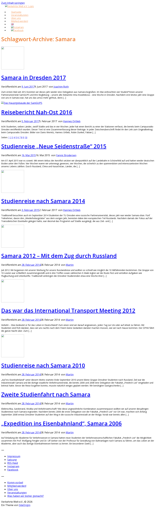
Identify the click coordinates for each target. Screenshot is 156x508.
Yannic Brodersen (66, 155)
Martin (70, 265)
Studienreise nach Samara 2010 (43, 365)
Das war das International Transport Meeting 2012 (68, 310)
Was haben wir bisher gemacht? (25, 496)
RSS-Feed (12, 463)
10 (26, 137)
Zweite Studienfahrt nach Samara (45, 394)
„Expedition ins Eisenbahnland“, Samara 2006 (61, 423)
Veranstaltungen (17, 492)
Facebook (12, 469)
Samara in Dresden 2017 (33, 77)
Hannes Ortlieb (71, 121)
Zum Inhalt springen (13, 3)
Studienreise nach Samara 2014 (43, 201)
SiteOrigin (24, 505)
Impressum (13, 456)
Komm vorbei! (15, 482)
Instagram (13, 466)
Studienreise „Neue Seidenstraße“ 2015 (53, 146)
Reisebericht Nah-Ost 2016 (36, 112)
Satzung (12, 459)
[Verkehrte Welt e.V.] (19, 6)
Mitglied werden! (19, 21)
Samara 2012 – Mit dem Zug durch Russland (59, 255)
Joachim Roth (61, 86)
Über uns (12, 489)
